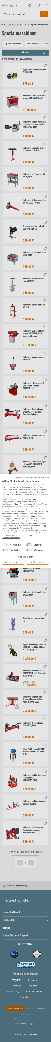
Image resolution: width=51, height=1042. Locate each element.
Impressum (43, 477)
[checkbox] (5, 544)
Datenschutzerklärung (25, 477)
